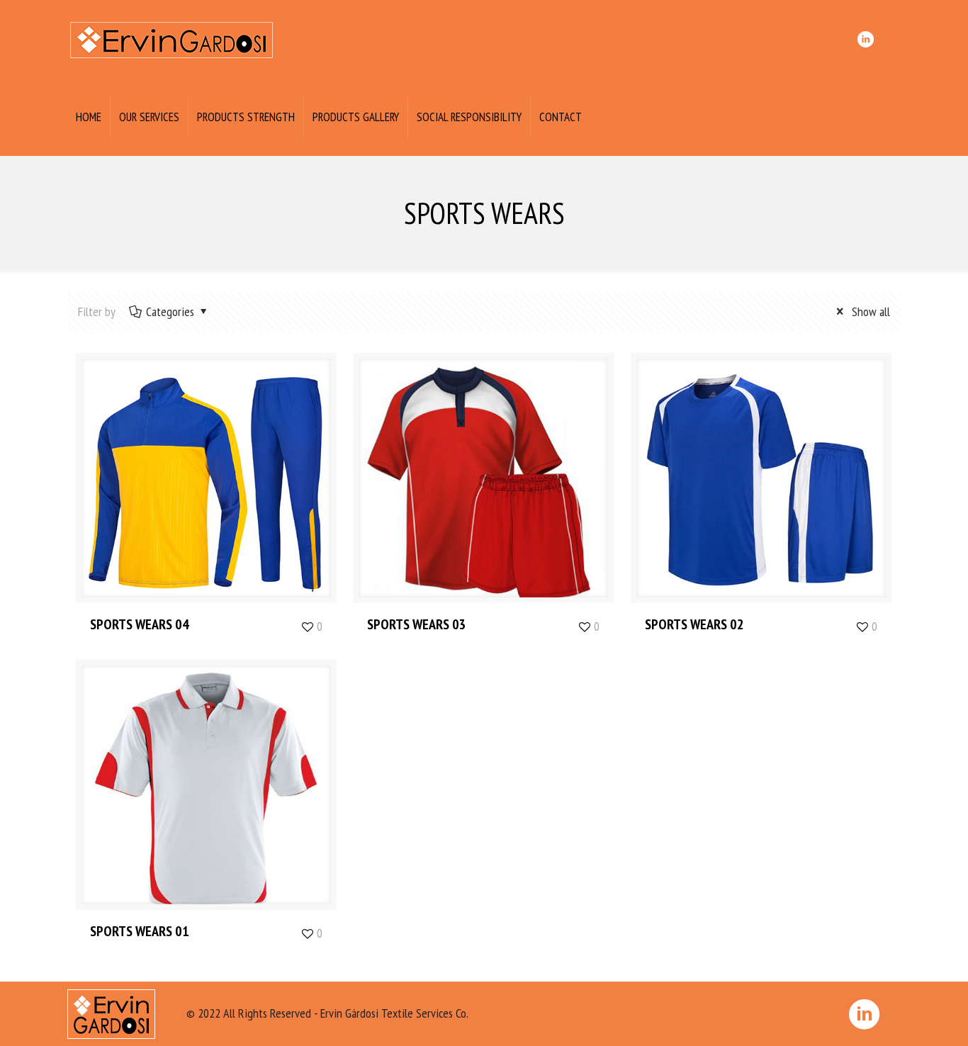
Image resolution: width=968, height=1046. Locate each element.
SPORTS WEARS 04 (139, 624)
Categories (170, 311)
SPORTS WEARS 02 (694, 624)
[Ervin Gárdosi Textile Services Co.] (171, 39)
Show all (869, 311)
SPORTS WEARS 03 (416, 624)
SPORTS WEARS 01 (139, 931)
